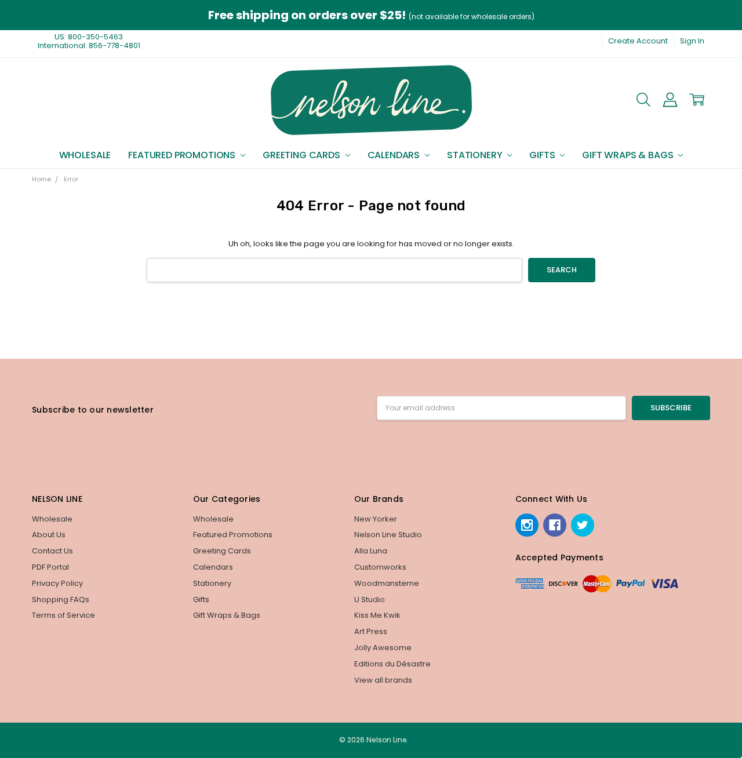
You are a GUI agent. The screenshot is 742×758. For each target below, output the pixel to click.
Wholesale (85, 155)
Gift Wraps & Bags (628, 155)
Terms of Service (63, 615)
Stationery (475, 155)
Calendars (395, 155)
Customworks (380, 567)
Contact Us (52, 550)
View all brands (383, 680)
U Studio (369, 599)
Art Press (370, 631)
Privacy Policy (57, 583)
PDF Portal (50, 567)
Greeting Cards (303, 155)
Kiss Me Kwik (377, 615)
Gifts (543, 155)
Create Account (638, 40)
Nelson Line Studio (388, 534)
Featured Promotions (183, 155)
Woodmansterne (386, 583)
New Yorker (375, 518)
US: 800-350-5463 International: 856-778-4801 (89, 41)
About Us (49, 534)
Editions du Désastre (392, 663)
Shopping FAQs (60, 599)
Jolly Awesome (383, 647)
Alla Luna (370, 550)
